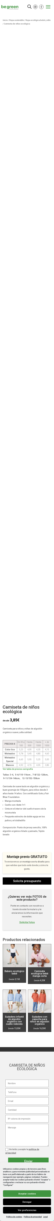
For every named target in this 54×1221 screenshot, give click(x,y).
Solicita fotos (27, 922)
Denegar (27, 1202)
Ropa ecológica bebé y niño (38, 20)
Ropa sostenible (16, 20)
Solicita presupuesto (27, 881)
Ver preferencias (27, 1210)
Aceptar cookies (27, 1193)
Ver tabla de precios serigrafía (18, 769)
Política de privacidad (33, 1217)
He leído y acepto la (22, 1151)
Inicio (5, 20)
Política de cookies (14, 1217)
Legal (45, 1217)
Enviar (28, 1161)
